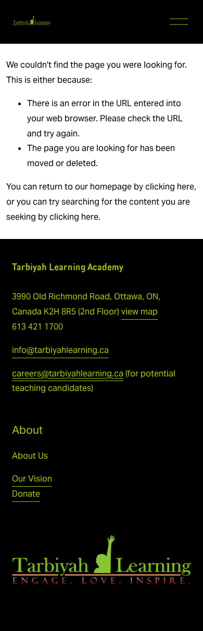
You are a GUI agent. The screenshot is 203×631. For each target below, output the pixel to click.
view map (139, 311)
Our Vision (32, 478)
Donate (26, 493)
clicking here (169, 186)
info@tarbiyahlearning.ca (60, 350)
